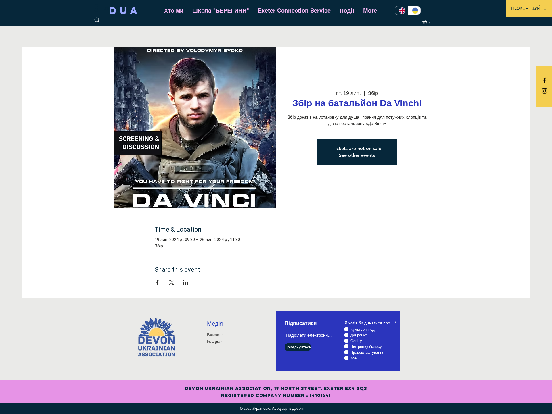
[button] (529, 8)
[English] (401, 10)
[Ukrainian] (414, 10)
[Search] (97, 20)
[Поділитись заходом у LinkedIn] (185, 282)
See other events (357, 155)
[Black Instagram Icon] (544, 91)
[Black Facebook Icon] (544, 80)
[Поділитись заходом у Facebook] (157, 282)
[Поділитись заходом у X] (171, 282)
